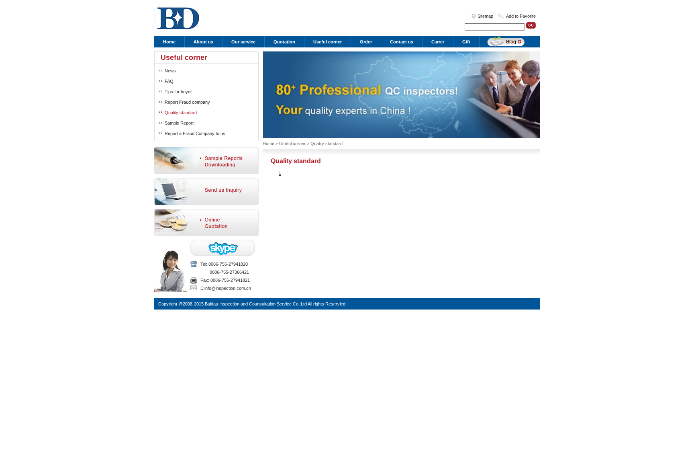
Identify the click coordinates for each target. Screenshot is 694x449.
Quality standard (181, 112)
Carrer (437, 41)
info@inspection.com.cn (227, 288)
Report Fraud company (187, 102)
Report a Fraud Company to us (195, 133)
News (170, 70)
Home (169, 41)
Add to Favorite (521, 16)
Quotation (284, 41)
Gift (466, 41)
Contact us (401, 41)
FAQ (169, 81)
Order (366, 41)
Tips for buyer (178, 91)
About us (203, 41)
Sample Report (179, 123)
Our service (243, 41)
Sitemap (485, 16)
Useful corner (327, 41)
